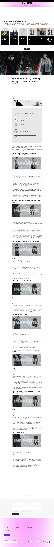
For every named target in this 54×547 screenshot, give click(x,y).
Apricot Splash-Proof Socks (23, 38)
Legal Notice (5, 523)
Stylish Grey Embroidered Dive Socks (31, 38)
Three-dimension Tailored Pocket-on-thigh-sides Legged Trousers (25, 135)
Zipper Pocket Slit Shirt (18, 127)
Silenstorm (28, 524)
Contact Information (7, 530)
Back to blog (27, 495)
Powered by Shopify (10, 545)
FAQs (16, 523)
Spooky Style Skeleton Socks (41, 38)
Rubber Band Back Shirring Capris (19, 124)
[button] (5, 3)
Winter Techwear (41, 524)
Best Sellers (40, 523)
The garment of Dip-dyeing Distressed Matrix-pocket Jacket (24, 113)
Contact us (17, 527)
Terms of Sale (6, 524)
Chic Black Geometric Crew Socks (14, 38)
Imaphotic (7, 545)
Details (16, 115)
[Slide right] (29, 46)
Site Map (16, 524)
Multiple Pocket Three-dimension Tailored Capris (22, 131)
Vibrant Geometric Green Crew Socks (4, 38)
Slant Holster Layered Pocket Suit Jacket (21, 120)
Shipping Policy (6, 527)
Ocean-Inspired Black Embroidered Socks (50, 39)
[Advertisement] (27, 13)
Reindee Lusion (29, 527)
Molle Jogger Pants (17, 138)
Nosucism (28, 523)
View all (27, 48)
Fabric (16, 114)
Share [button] (13, 98)
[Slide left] (25, 46)
